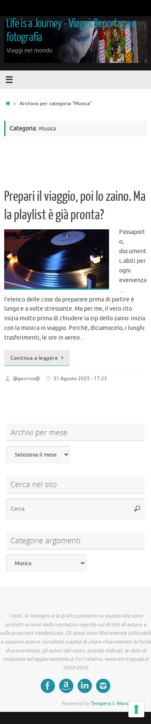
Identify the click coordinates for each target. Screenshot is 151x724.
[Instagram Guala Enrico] (103, 686)
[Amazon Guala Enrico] (66, 686)
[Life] (48, 686)
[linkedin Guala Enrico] (85, 686)
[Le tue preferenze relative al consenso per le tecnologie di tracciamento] (136, 709)
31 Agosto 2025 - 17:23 (80, 378)
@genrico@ (26, 378)
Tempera (101, 703)
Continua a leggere (34, 358)
